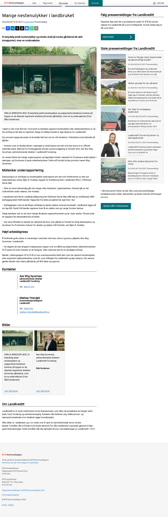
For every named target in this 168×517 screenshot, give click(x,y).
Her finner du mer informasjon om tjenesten (20, 463)
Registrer (108, 37)
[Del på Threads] (22, 28)
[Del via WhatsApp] (31, 28)
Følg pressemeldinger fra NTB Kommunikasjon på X (23, 490)
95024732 (28, 309)
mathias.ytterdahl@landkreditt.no (34, 312)
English (11, 505)
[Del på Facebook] (8, 28)
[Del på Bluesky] (27, 28)
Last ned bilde (11, 391)
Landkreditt (28, 22)
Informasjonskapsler (10, 495)
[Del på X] (17, 28)
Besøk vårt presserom (115, 206)
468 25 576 (29, 287)
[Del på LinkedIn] (12, 28)
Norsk (4, 505)
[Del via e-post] (36, 28)
